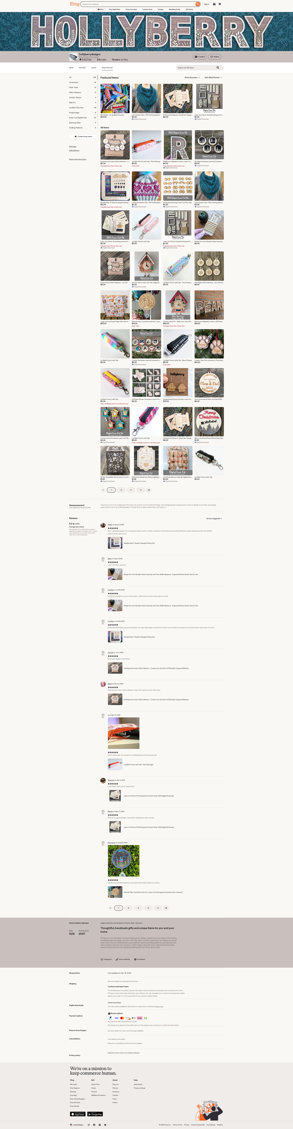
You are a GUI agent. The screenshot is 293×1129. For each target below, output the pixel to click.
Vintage (160, 9)
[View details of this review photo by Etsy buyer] (123, 861)
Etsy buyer (111, 843)
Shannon (111, 780)
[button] (200, 57)
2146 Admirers (74, 150)
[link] (103, 490)
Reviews (82, 68)
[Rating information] (80, 59)
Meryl (110, 684)
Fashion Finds (147, 9)
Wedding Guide (174, 9)
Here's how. (159, 1006)
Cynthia (110, 590)
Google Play (95, 1114)
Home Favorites (131, 9)
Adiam (110, 525)
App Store (77, 1114)
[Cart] (219, 4)
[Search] (198, 4)
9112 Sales (72, 146)
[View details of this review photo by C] (123, 733)
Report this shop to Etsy (77, 159)
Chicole (110, 652)
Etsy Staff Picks (114, 9)
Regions (220, 1125)
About (93, 68)
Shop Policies (107, 68)
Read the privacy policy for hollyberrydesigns (124, 1053)
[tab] (83, 77)
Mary (109, 559)
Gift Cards (189, 9)
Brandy (110, 811)
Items (71, 68)
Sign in (206, 4)
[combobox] (137, 4)
